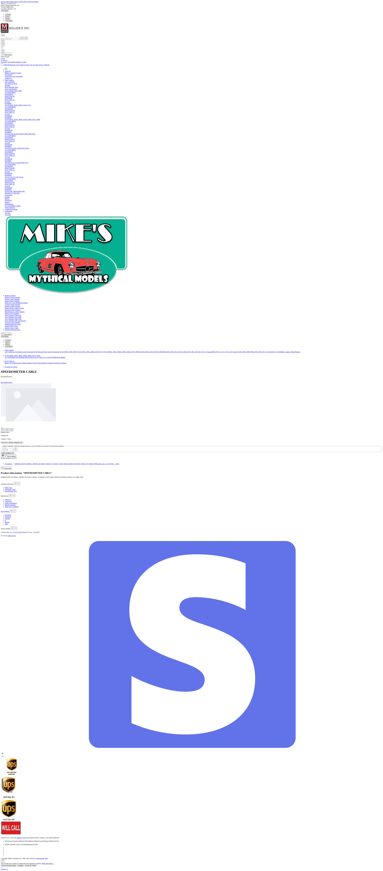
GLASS (48, 357)
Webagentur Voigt (42, 858)
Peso (8, 18)
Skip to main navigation (30, 1)
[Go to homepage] (16, 32)
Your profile (11, 62)
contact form (12, 536)
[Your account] (3, 51)
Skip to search (18, 1)
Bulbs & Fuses (32, 363)
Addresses (18, 62)
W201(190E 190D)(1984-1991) (248, 352)
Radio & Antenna (48, 363)
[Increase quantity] (16, 449)
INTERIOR (55, 357)
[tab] (62, 464)
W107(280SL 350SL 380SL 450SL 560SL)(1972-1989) (121, 352)
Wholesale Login (10, 489)
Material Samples (10, 505)
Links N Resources (11, 503)
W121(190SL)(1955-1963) (68, 352)
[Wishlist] (2, 48)
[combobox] (10, 39)
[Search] (22, 38)
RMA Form (8, 488)
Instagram (8, 517)
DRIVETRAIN (30, 357)
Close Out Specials (53, 352)
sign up (4, 60)
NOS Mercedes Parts (40, 352)
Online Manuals (295, 352)
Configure (20, 865)
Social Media (5, 511)
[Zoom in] (12, 429)
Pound (8, 14)
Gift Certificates (10, 352)
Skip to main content (7, 1)
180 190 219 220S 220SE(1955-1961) (183, 352)
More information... (48, 863)
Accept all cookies (30, 865)
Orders (24, 62)
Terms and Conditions (12, 507)
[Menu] (3, 35)
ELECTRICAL (40, 357)
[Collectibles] (67, 294)
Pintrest (7, 522)
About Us (8, 499)
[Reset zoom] (7, 429)
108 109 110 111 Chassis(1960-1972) (207, 352)
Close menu (7, 55)
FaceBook (8, 515)
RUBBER (62, 357)
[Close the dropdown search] (26, 38)
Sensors (39, 363)
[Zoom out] (3, 429)
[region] (191, 407)
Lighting (24, 363)
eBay (6, 524)
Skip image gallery (7, 382)
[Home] (6, 69)
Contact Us (8, 501)
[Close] (1, 427)
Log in (3, 58)
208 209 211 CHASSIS (266, 352)
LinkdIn (7, 518)
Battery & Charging (11, 363)
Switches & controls (60, 363)
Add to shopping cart (8, 453)
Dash (19, 363)
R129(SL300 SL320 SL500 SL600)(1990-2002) (155, 352)
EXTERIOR (20, 357)
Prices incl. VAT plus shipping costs (12, 442)
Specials (31, 352)
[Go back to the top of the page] (3, 861)
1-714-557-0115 (17, 532)
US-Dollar (9, 21)
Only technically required (9, 865)
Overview (4, 62)
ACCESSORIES (10, 357)
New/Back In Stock (21, 352)
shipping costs (21, 838)
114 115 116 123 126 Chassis (228, 352)
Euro (7, 16)
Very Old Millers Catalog (282, 352)
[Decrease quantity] (4, 449)
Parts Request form (11, 491)
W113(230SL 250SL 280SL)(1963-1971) (90, 352)
